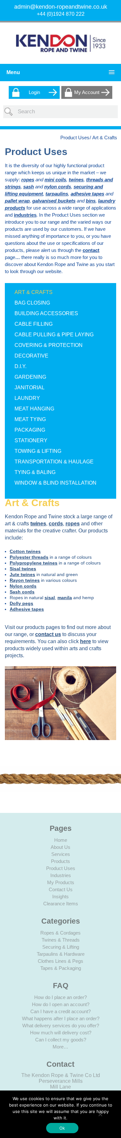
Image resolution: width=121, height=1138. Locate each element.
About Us (60, 847)
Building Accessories (46, 313)
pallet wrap (17, 200)
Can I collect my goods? (60, 1039)
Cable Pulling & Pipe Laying (54, 334)
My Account (86, 92)
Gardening (30, 377)
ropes (27, 179)
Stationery (31, 440)
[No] (100, 1114)
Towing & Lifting (38, 451)
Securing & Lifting (60, 947)
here (85, 641)
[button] (59, 72)
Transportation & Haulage (54, 461)
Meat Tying (30, 419)
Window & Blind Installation (55, 483)
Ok (62, 1128)
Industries (60, 875)
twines (76, 179)
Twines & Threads (61, 940)
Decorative (31, 355)
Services (60, 854)
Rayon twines (25, 580)
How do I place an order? (60, 997)
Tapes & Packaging (60, 968)
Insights (60, 896)
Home (60, 840)
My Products (60, 882)
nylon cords (57, 186)
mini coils (55, 179)
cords (56, 523)
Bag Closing (32, 303)
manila (64, 597)
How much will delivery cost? (60, 1032)
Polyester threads (29, 557)
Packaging (30, 430)
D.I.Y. (20, 366)
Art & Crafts (34, 292)
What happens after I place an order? (60, 1018)
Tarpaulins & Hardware (61, 954)
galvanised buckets (54, 200)
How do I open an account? (60, 1004)
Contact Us (61, 889)
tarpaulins (56, 193)
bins (91, 200)
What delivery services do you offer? (60, 1025)
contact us (48, 634)
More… (60, 1046)
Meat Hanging (34, 408)
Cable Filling (34, 324)
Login (34, 92)
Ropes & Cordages (60, 932)
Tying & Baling (35, 472)
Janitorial (30, 387)
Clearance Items (60, 903)
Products (60, 861)
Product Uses (74, 137)
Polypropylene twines (33, 562)
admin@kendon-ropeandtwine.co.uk (60, 7)
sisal (50, 597)
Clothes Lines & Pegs (60, 961)
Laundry (27, 398)
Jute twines (22, 574)
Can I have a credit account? (60, 1011)
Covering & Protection (49, 345)
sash (28, 186)
